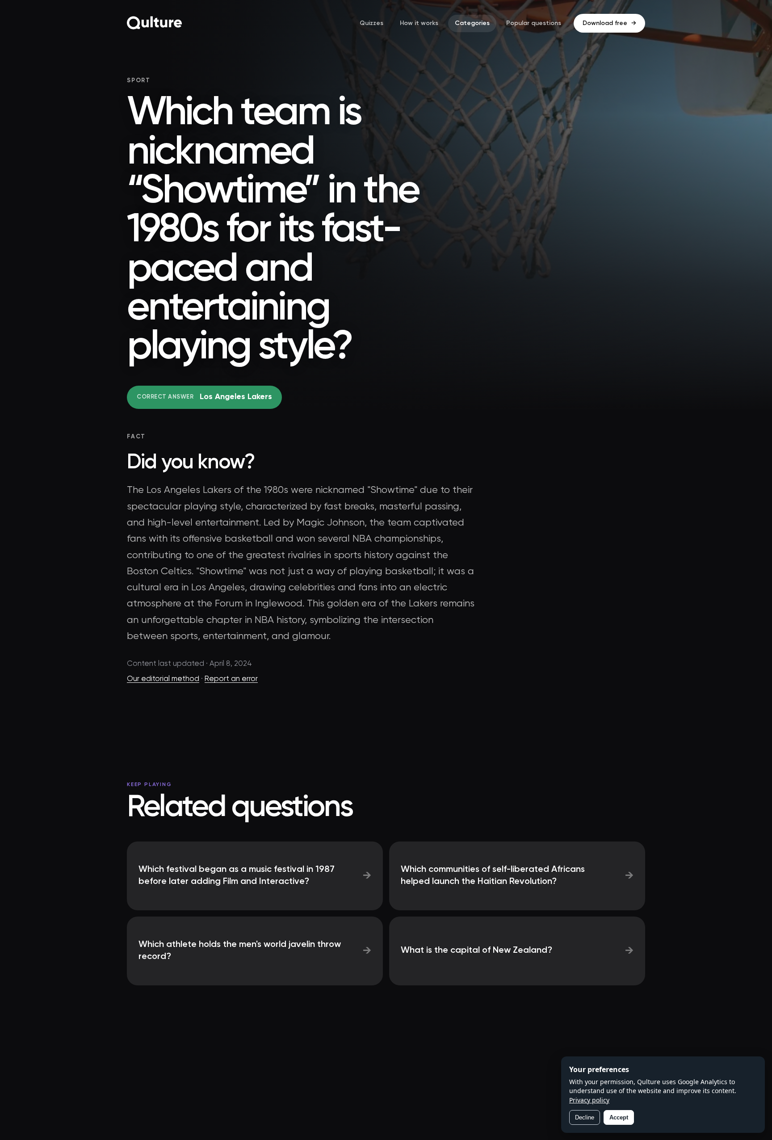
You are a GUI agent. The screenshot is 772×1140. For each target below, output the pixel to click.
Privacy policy (589, 1100)
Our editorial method (163, 679)
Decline (584, 1117)
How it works (419, 23)
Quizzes (371, 23)
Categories (472, 23)
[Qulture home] (154, 23)
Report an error (231, 679)
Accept (618, 1117)
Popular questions (533, 23)
